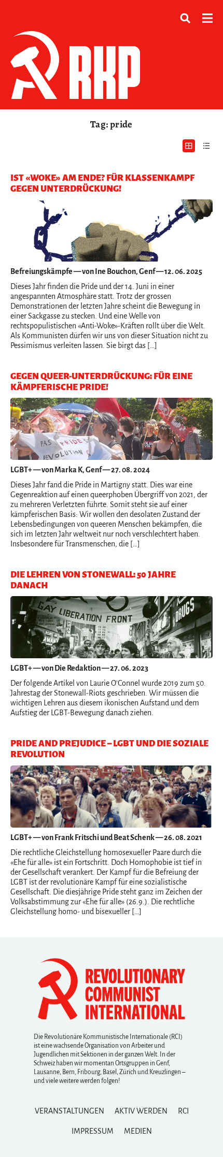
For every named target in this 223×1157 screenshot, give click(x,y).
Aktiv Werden (141, 1111)
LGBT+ (21, 470)
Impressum (93, 1131)
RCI (183, 1111)
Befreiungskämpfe (41, 271)
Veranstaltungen (69, 1111)
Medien (138, 1131)
